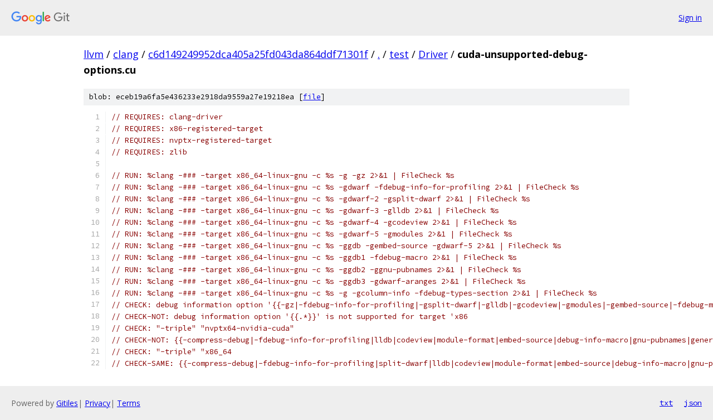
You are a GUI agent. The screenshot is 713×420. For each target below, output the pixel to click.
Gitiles (67, 403)
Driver (433, 54)
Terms (128, 403)
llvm (94, 54)
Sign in (690, 17)
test (399, 54)
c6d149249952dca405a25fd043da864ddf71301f (258, 54)
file (312, 97)
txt (666, 403)
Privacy (97, 403)
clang (126, 54)
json (693, 403)
